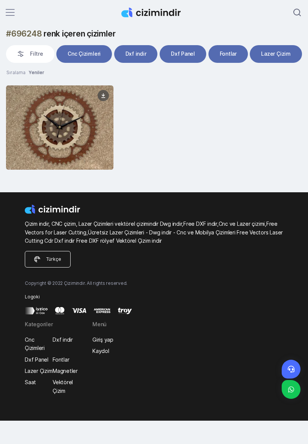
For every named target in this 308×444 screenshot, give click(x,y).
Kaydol (100, 351)
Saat (30, 382)
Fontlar (228, 53)
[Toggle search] (297, 12)
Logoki (32, 297)
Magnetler (65, 371)
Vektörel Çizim (63, 386)
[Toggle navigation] (10, 12)
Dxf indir (135, 53)
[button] (30, 53)
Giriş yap (102, 339)
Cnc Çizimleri (84, 53)
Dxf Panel (183, 53)
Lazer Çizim (275, 53)
